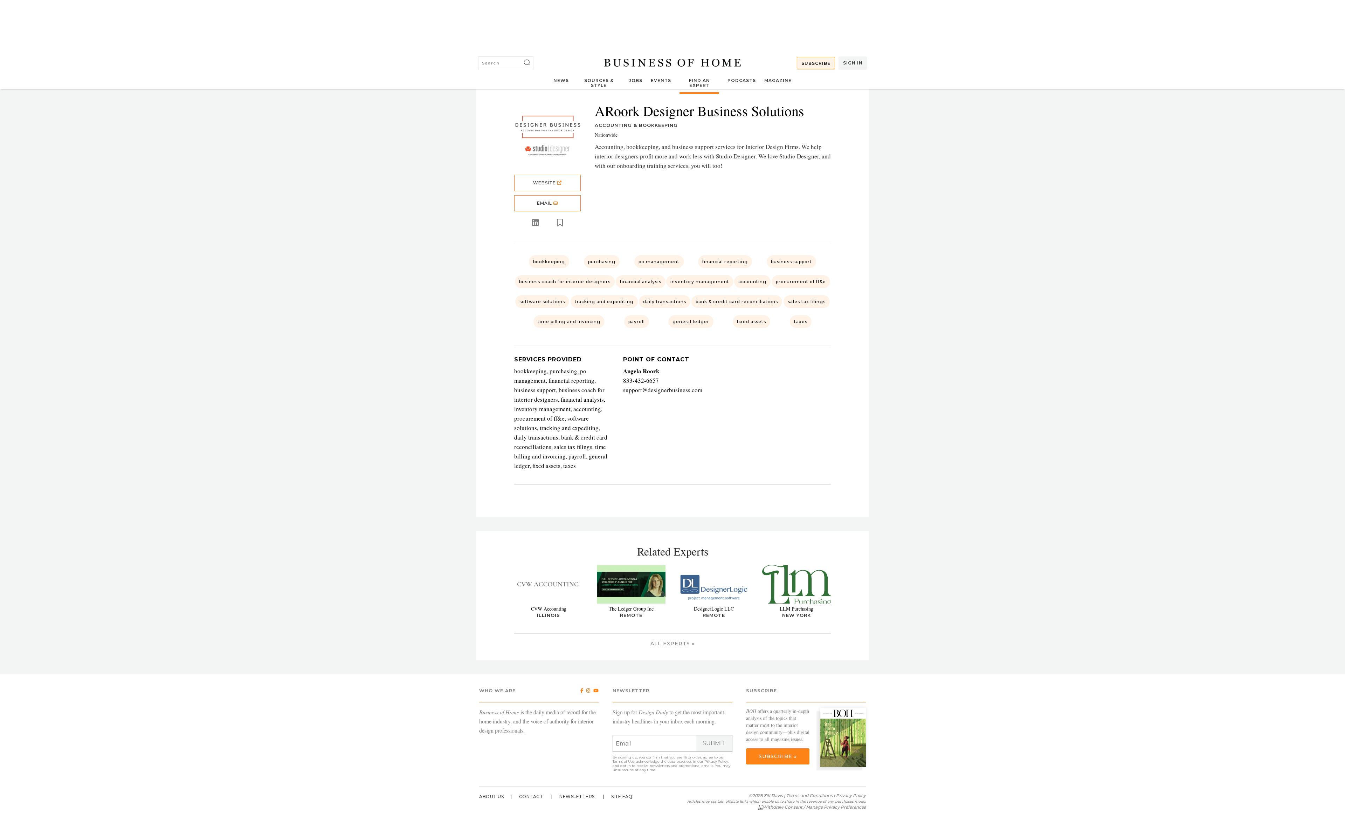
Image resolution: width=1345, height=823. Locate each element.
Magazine (778, 80)
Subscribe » (778, 756)
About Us (491, 796)
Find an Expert (699, 83)
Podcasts (741, 80)
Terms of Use (623, 761)
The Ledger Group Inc (631, 608)
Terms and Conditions (809, 795)
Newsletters (577, 796)
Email (545, 203)
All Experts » (672, 643)
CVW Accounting (548, 608)
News (561, 80)
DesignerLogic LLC (714, 608)
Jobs (635, 80)
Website (545, 182)
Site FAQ (622, 796)
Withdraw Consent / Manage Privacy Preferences (814, 807)
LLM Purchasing (796, 608)
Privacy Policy (716, 761)
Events (661, 80)
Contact (531, 796)
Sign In (853, 63)
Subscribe (815, 63)
